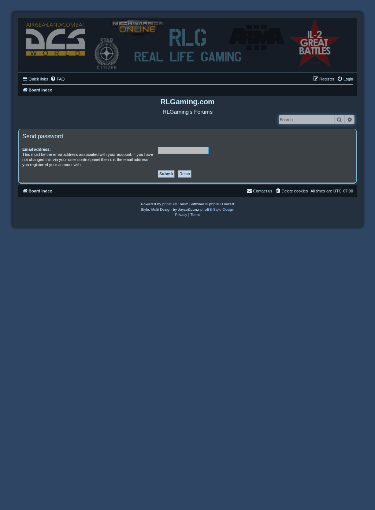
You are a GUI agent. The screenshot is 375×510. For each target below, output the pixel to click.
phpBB (168, 204)
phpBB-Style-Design (217, 209)
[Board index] (187, 43)
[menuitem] (57, 79)
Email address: (36, 149)
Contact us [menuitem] (262, 191)
